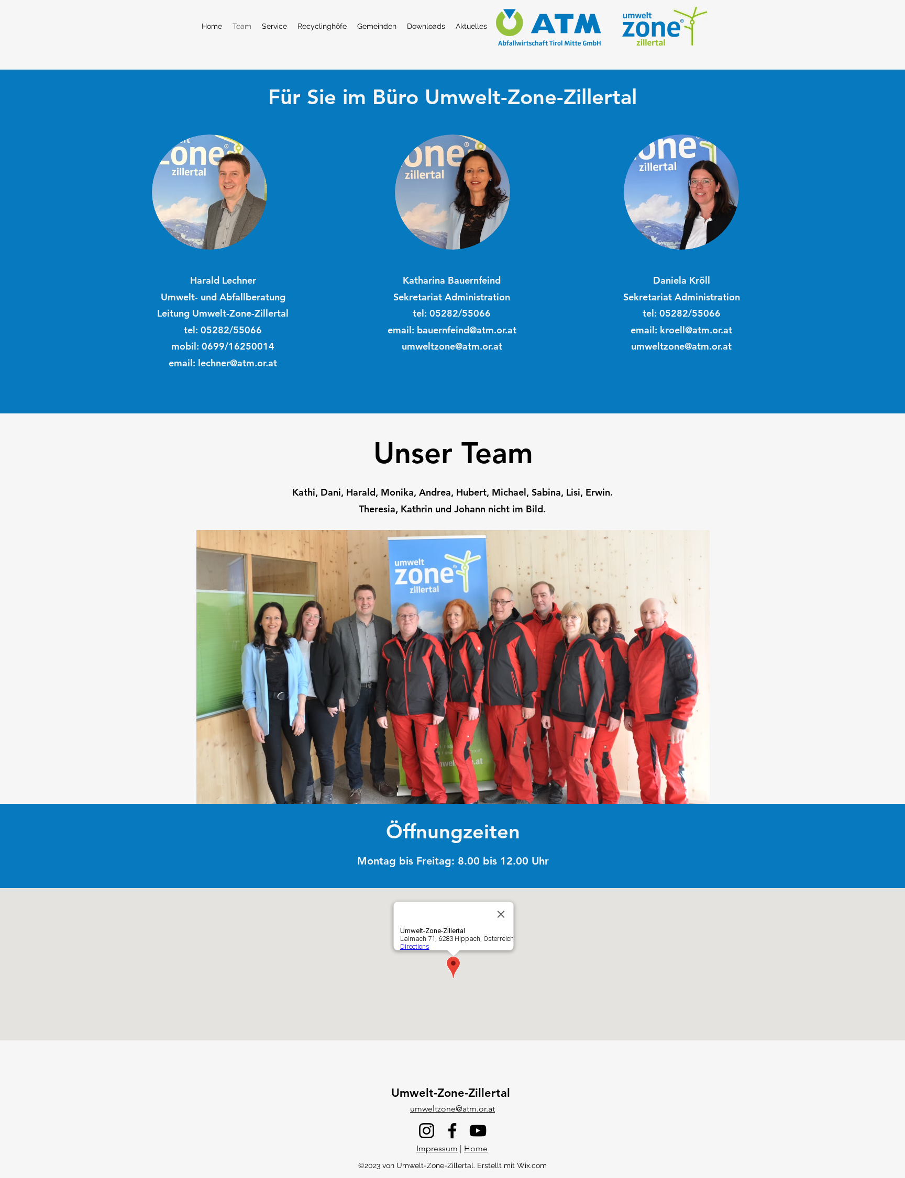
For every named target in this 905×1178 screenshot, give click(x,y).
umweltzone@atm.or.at (452, 346)
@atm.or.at (708, 330)
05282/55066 (231, 330)
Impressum (437, 1148)
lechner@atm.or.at (237, 363)
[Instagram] (426, 1130)
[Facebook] (452, 1130)
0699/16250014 (238, 346)
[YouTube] (478, 1130)
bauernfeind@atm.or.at (466, 330)
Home (476, 1148)
